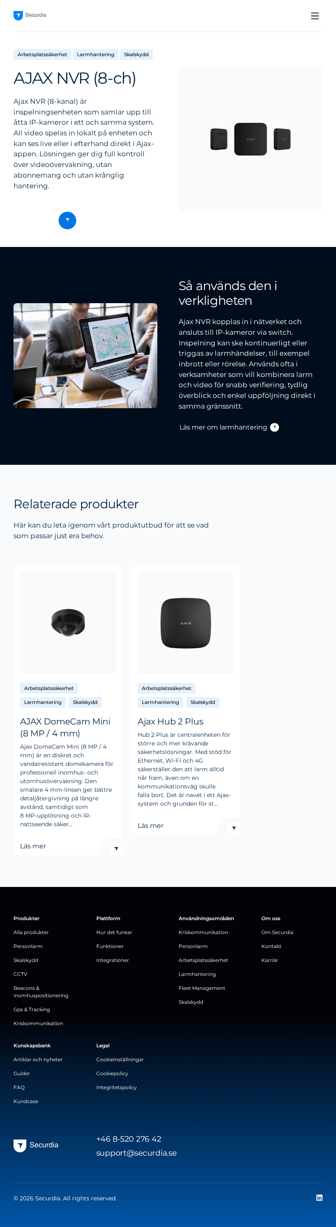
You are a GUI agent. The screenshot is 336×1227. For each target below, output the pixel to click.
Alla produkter (31, 932)
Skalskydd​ (191, 1002)
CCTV (20, 974)
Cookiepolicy (112, 1073)
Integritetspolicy (116, 1087)
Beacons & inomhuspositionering (41, 992)
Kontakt (271, 946)
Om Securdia (277, 932)
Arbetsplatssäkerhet (203, 960)
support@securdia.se (136, 1153)
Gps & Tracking (32, 1009)
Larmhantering (197, 974)
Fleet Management (202, 988)
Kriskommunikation (38, 1023)
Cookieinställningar (120, 1059)
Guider (22, 1073)
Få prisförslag (53, 220)
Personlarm (28, 946)
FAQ (19, 1087)
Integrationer (112, 960)
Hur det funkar (114, 932)
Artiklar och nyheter (38, 1059)
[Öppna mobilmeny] (315, 16)
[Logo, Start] (30, 15)
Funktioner (110, 946)
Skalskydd (26, 960)
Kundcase (26, 1101)
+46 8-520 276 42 (128, 1139)
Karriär (269, 960)
